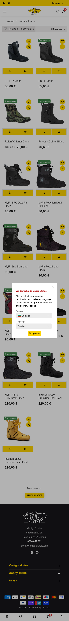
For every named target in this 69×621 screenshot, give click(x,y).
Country (19, 311)
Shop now (34, 333)
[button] (53, 287)
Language (20, 321)
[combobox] (24, 315)
